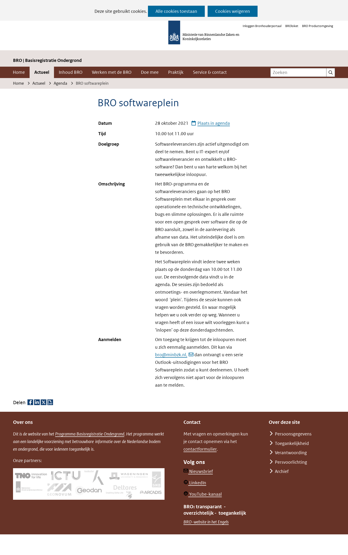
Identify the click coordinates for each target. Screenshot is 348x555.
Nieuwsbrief (200, 471)
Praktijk (175, 72)
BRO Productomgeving (317, 26)
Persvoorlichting (291, 462)
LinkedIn (197, 483)
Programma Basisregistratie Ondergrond (89, 434)
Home (19, 72)
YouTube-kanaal (205, 494)
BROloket (291, 26)
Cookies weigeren (232, 11)
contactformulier (200, 449)
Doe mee (150, 72)
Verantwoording (291, 452)
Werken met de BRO (111, 72)
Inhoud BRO (70, 72)
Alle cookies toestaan (176, 11)
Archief (282, 471)
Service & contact (210, 72)
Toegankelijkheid (292, 443)
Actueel (41, 72)
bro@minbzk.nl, (171, 354)
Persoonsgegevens (293, 434)
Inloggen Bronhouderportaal (262, 26)
